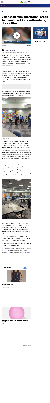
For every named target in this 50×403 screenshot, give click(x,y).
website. (28, 252)
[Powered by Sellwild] (29, 345)
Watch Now (44, 2)
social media (6, 250)
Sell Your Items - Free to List (17, 268)
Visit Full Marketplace (25, 268)
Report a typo (5, 258)
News (3, 11)
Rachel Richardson (10, 50)
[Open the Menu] (2, 2)
